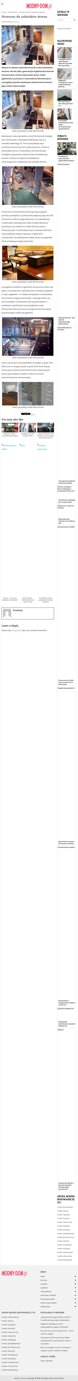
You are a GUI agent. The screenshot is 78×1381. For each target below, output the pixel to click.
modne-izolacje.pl (63, 1249)
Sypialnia (44, 1288)
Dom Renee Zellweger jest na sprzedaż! (66, 501)
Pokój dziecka (46, 1291)
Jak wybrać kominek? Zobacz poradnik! (66, 482)
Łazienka (44, 1284)
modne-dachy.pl (63, 1241)
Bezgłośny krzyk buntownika (27, 435)
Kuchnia (44, 1280)
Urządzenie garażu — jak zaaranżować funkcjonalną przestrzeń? (66, 1186)
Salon (43, 1276)
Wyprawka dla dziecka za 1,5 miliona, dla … (66, 521)
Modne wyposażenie (49, 1303)
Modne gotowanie (48, 1299)
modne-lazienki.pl (63, 1226)
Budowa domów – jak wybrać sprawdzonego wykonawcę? (66, 321)
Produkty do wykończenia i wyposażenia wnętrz (66, 159)
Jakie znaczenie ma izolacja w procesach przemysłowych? (45, 436)
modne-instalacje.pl (64, 1245)
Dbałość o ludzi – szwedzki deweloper (10, 435)
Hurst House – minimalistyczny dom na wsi (27, 600)
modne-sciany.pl (63, 1218)
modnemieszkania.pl (64, 1260)
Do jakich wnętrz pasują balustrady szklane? (45, 600)
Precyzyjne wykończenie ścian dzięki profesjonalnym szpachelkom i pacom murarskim (56, 1340)
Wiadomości (12, 12)
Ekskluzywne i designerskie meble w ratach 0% (66, 1003)
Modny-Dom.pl (20, 1378)
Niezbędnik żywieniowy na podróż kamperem (66, 1024)
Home (4, 12)
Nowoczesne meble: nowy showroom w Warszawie (66, 682)
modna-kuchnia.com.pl (65, 1237)
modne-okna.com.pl (64, 1256)
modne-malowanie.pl (65, 1252)
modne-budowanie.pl (65, 1207)
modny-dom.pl (62, 1211)
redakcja (16, 22)
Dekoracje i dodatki (48, 1295)
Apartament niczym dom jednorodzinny (66, 843)
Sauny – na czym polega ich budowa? (10, 599)
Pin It (33, 414)
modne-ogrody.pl (63, 1215)
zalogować (16, 630)
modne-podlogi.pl (63, 1230)
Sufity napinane (47, 1361)
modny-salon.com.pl (64, 1222)
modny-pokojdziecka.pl (65, 1234)
